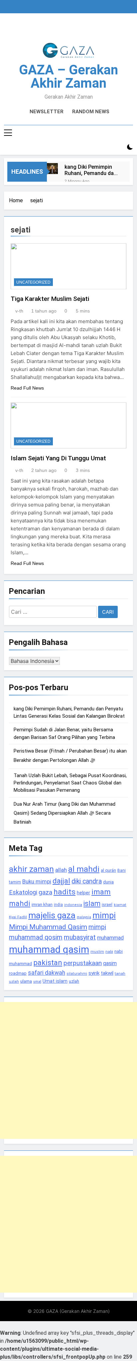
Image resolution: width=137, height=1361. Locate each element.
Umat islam (55, 981)
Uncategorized (33, 282)
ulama (26, 981)
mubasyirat (80, 937)
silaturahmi (77, 973)
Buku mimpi (36, 881)
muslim (97, 952)
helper (83, 893)
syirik (93, 973)
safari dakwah (46, 972)
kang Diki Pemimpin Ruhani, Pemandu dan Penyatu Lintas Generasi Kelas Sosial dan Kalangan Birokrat (92, 170)
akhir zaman (31, 869)
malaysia (84, 917)
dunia (108, 881)
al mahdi (83, 869)
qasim (110, 963)
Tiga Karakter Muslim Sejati (50, 299)
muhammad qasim (49, 949)
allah (61, 869)
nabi (109, 951)
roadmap (18, 973)
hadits (64, 891)
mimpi (104, 915)
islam (91, 903)
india (58, 904)
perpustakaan (83, 963)
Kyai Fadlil (18, 917)
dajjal (61, 880)
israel (107, 904)
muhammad (110, 938)
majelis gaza (51, 915)
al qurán (108, 870)
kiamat (120, 905)
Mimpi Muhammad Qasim (48, 927)
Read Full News (27, 388)
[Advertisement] (68, 1070)
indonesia (73, 905)
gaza (45, 892)
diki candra (86, 881)
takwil (107, 973)
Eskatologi (23, 892)
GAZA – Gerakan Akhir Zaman (68, 76)
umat (37, 981)
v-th (19, 311)
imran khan (42, 904)
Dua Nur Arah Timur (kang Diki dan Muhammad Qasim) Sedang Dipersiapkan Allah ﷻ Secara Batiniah (64, 813)
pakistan (47, 962)
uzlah (74, 981)
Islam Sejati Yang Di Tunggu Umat (58, 458)
